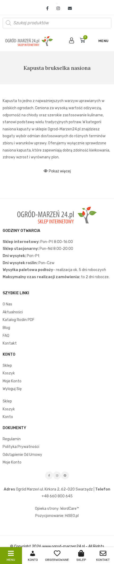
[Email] (68, 8)
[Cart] (82, 40)
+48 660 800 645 (57, 496)
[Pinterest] (65, 475)
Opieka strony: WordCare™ (57, 508)
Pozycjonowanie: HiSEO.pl (57, 515)
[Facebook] (47, 8)
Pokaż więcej (60, 171)
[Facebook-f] (49, 475)
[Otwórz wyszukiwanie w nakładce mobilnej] (57, 23)
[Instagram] (58, 8)
